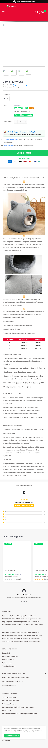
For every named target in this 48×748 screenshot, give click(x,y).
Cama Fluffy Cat (13, 81)
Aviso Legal (6, 710)
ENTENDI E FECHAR (12, 736)
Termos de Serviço (9, 697)
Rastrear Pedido (8, 659)
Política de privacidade (10, 700)
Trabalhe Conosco (8, 666)
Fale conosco (7, 663)
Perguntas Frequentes (10, 656)
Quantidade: (7, 121)
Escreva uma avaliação (24, 505)
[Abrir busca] (35, 12)
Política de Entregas (9, 704)
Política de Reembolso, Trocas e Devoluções (18, 707)
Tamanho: (7, 94)
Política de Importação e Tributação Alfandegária (19, 714)
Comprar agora (24, 153)
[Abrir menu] (3, 12)
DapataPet (6, 653)
